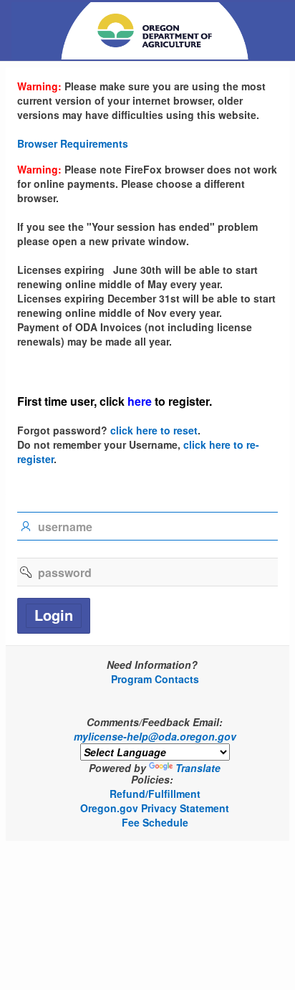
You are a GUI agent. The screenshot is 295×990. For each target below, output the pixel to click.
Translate (198, 768)
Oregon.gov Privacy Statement (154, 808)
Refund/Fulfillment (155, 793)
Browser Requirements (72, 143)
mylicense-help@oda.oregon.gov (155, 736)
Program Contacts (155, 679)
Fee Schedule (155, 822)
